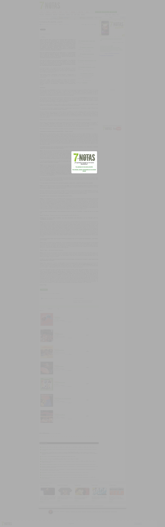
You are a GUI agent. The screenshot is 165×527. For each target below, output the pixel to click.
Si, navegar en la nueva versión (84, 166)
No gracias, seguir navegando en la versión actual (84, 170)
